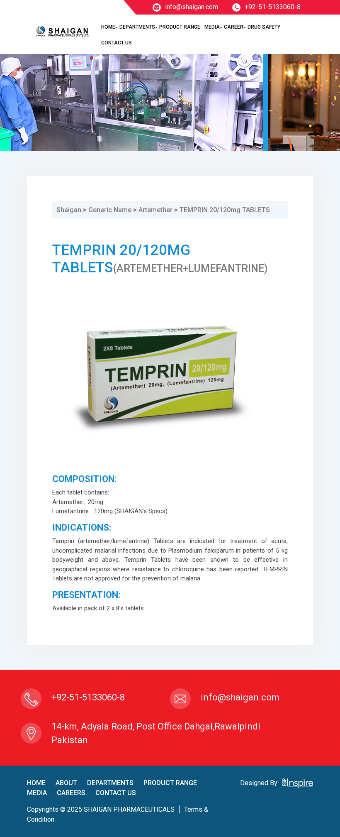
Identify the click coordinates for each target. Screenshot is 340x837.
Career (233, 27)
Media (212, 27)
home (36, 783)
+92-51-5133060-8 (273, 7)
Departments (137, 27)
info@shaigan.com (191, 7)
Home (108, 27)
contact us (115, 793)
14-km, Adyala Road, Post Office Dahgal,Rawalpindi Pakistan (155, 733)
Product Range (179, 27)
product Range (170, 783)
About (66, 783)
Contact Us (116, 43)
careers (71, 793)
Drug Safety (264, 27)
